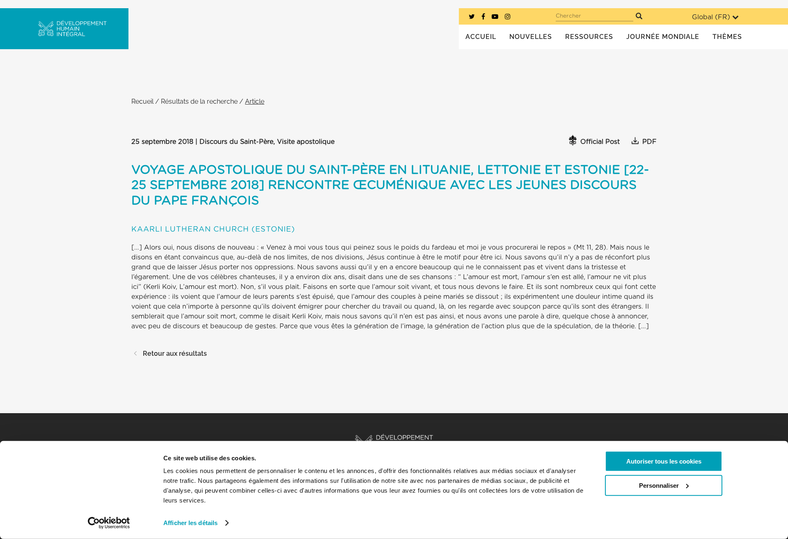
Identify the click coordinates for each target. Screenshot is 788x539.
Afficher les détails (190, 522)
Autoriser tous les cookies (663, 461)
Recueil (142, 101)
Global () (711, 17)
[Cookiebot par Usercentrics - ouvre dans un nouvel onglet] (109, 523)
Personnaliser (659, 485)
